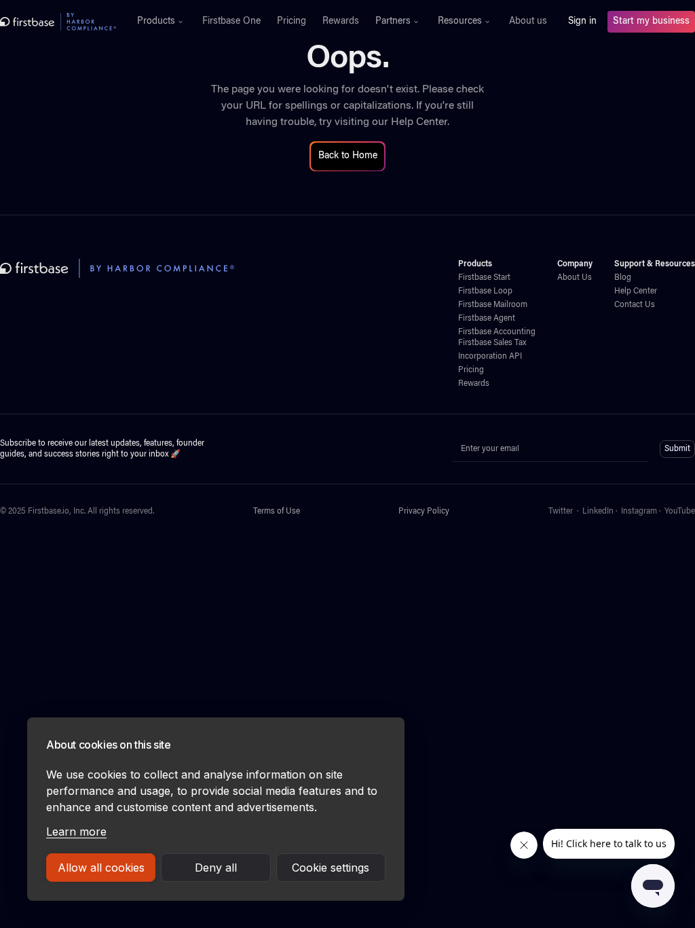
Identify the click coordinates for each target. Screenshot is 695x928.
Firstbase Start (484, 278)
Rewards (340, 21)
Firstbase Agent (486, 319)
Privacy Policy (423, 511)
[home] (58, 21)
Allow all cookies (101, 867)
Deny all (216, 867)
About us (528, 21)
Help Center (419, 122)
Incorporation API (490, 357)
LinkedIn (598, 511)
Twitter (560, 511)
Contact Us (634, 305)
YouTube (679, 511)
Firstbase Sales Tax (492, 343)
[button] (161, 22)
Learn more (76, 831)
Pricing (291, 21)
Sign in (582, 21)
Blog (622, 278)
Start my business (651, 21)
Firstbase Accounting (497, 332)
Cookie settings (330, 867)
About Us (574, 278)
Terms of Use (276, 511)
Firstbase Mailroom (492, 305)
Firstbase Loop (485, 291)
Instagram (639, 511)
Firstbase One (231, 21)
